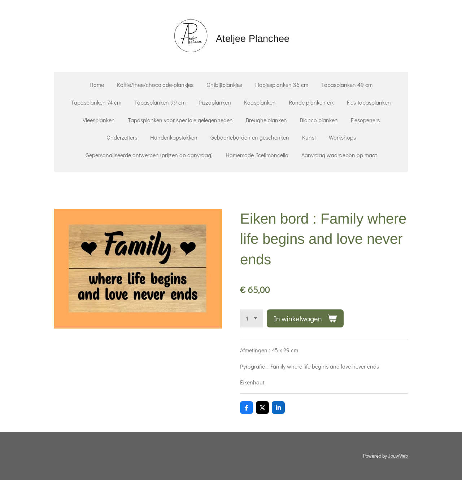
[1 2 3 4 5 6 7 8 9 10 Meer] (251, 318)
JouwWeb (398, 456)
